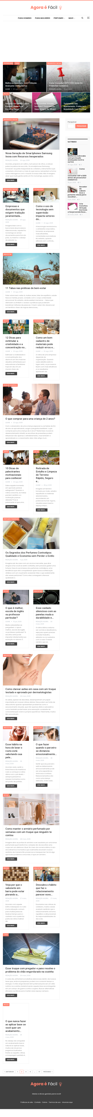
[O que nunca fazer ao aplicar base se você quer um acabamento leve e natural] (16, 1010)
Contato (37, 1102)
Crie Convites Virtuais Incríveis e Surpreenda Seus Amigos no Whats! (45, 106)
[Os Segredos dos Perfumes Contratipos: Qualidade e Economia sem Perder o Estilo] (31, 533)
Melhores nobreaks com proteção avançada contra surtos (77, 159)
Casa (17, 63)
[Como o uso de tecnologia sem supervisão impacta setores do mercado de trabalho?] (46, 195)
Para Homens (24, 18)
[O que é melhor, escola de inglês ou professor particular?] (16, 597)
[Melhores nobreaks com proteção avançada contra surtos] (25, 77)
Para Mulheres (42, 18)
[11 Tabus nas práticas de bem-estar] (31, 268)
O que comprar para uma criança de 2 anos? (30, 418)
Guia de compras (10, 385)
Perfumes (58, 18)
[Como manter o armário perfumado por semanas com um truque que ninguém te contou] (31, 809)
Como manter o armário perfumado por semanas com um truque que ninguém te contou (28, 832)
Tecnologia (8, 63)
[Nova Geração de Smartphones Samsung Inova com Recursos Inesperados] (31, 134)
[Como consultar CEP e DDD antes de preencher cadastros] (68, 77)
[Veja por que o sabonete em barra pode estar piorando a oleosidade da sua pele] (16, 874)
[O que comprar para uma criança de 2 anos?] (31, 399)
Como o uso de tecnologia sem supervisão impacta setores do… (45, 213)
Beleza (6, 94)
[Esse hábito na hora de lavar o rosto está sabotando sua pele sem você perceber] (16, 733)
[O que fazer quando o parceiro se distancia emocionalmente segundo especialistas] (46, 733)
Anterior (9, 1072)
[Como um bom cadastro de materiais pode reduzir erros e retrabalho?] (46, 327)
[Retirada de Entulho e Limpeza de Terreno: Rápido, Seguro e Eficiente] (46, 457)
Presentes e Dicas (54, 63)
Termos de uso (55, 1102)
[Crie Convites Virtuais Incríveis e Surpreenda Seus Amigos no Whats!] (72, 206)
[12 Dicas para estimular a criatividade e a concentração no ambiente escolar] (16, 327)
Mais (71, 18)
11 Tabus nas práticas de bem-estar (25, 288)
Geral (6, 452)
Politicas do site (27, 1102)
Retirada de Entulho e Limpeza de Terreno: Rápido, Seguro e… (46, 475)
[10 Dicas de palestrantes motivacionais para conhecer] (16, 457)
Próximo (47, 1072)
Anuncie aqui (67, 1102)
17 (39, 1072)
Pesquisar (72, 122)
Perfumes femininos (11, 519)
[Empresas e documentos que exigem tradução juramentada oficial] (16, 195)
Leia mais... (11, 180)
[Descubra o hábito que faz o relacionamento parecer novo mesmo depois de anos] (46, 874)
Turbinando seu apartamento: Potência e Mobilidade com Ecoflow (75, 106)
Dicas (6, 321)
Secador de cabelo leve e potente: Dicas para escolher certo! (17, 106)
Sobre (44, 1102)
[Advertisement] (46, 39)
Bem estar (8, 254)
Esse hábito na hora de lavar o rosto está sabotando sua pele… (13, 751)
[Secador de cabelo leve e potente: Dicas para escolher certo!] (72, 189)
